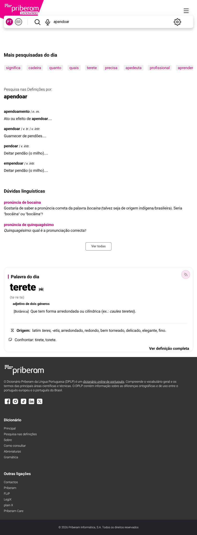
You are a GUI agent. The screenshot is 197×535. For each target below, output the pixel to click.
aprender (185, 67)
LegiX (8, 499)
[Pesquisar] (37, 22)
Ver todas (98, 246)
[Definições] (177, 22)
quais (74, 67)
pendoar (11, 146)
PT (9, 22)
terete (92, 67)
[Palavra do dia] (185, 274)
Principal (10, 428)
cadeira (35, 67)
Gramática (11, 457)
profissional (160, 67)
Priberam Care (13, 511)
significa (13, 67)
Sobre (8, 440)
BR (18, 22)
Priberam (10, 488)
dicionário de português (103, 382)
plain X (8, 505)
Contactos (11, 482)
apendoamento (17, 111)
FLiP (7, 494)
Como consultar (15, 446)
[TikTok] (23, 403)
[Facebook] (7, 403)
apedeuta (134, 67)
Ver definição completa (169, 348)
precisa (111, 67)
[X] (39, 403)
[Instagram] (15, 403)
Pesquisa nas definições (20, 434)
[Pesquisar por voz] (47, 22)
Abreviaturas (12, 451)
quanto (55, 67)
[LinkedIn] (31, 403)
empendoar (14, 163)
